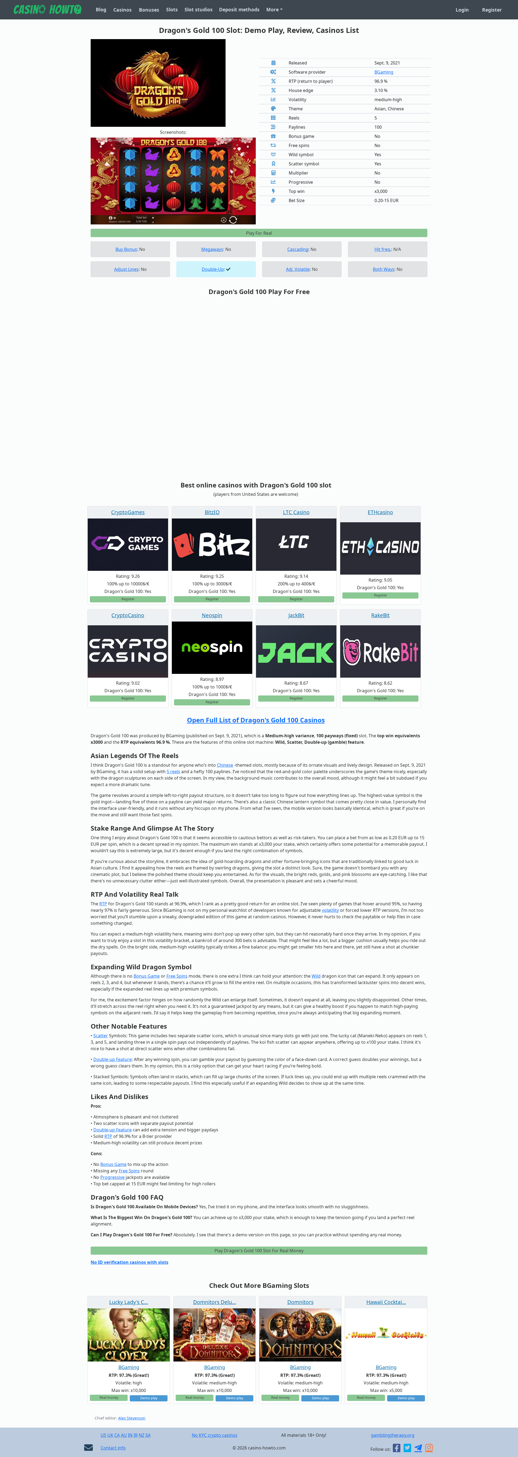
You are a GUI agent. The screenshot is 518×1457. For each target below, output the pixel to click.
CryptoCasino (127, 615)
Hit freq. (382, 249)
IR (136, 1435)
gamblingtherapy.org (392, 1435)
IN (130, 1435)
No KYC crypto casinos (214, 1435)
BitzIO (212, 512)
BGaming (383, 72)
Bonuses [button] (149, 9)
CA (117, 1435)
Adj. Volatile (298, 269)
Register (492, 9)
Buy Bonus (126, 249)
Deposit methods (239, 9)
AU (124, 1435)
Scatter (100, 1036)
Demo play (148, 1398)
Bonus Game (147, 976)
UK (110, 1435)
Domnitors (300, 1302)
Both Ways (383, 269)
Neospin (212, 615)
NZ (141, 1435)
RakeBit (380, 615)
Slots (172, 9)
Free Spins (177, 976)
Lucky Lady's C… (128, 1302)
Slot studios (199, 9)
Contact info (113, 1448)
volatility (330, 910)
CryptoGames (128, 512)
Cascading (297, 249)
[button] (103, 181)
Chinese (225, 765)
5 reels (173, 771)
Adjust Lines (126, 269)
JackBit (296, 615)
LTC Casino (296, 512)
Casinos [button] (122, 9)
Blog (101, 9)
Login (462, 9)
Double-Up (213, 269)
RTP (103, 904)
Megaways (212, 249)
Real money (109, 1397)
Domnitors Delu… (214, 1302)
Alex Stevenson (131, 1418)
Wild (316, 976)
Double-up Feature (112, 1059)
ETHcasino (380, 512)
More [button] (272, 9)
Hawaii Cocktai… (386, 1302)
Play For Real (259, 233)
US (103, 1435)
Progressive (112, 1177)
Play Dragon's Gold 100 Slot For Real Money (259, 1251)
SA (148, 1435)
